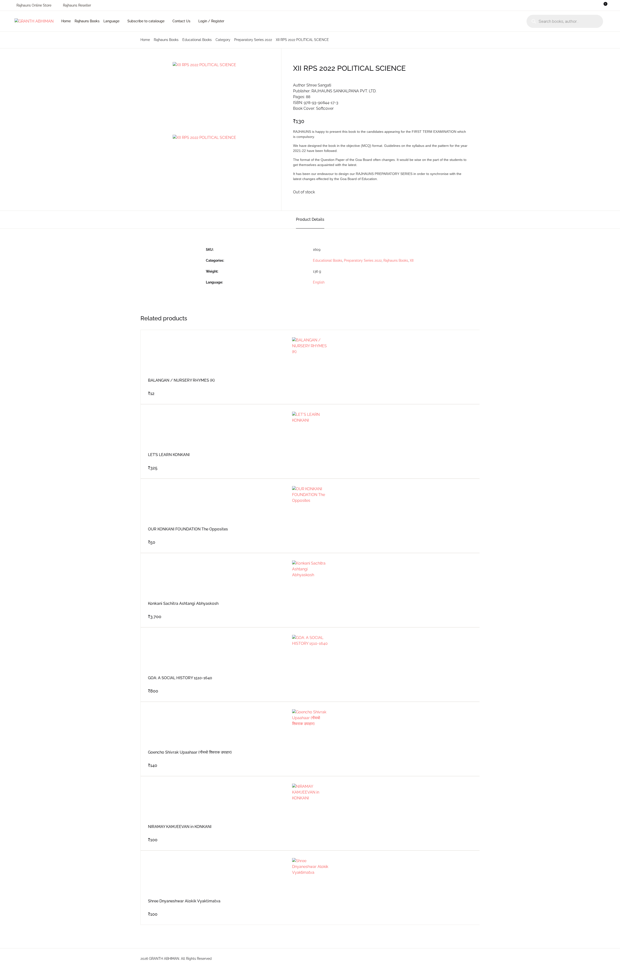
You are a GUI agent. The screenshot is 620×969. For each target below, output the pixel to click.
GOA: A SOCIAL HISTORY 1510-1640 (180, 678)
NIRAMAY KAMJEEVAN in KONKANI (179, 826)
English (319, 282)
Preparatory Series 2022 (253, 40)
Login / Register (211, 21)
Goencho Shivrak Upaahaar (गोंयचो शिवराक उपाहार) (190, 752)
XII (411, 260)
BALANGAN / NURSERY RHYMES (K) (181, 380)
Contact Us (181, 21)
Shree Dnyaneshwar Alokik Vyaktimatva (184, 901)
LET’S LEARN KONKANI (169, 454)
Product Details (310, 219)
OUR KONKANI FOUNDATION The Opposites (188, 529)
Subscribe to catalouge (145, 21)
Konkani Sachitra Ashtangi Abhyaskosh (183, 603)
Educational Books (197, 40)
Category (223, 40)
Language (111, 21)
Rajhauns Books (21, 41)
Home (12, 29)
